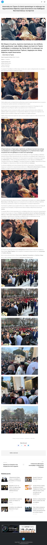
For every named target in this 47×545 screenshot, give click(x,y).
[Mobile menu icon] (44, 2)
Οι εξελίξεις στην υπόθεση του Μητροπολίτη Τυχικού (15, 508)
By (27, 438)
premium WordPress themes (27, 542)
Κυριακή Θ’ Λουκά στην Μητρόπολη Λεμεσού (37, 478)
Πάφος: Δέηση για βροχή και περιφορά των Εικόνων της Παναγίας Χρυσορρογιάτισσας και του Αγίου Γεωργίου (39, 510)
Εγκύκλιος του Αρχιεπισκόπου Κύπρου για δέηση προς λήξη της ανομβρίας (39, 500)
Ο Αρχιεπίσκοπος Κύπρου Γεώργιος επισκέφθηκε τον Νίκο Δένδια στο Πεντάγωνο (15, 479)
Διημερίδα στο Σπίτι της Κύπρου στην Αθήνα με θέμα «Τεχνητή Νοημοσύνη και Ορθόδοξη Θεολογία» (15, 488)
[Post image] (4, 479)
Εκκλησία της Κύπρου (6, 19)
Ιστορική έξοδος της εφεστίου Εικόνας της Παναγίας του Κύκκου (15, 500)
